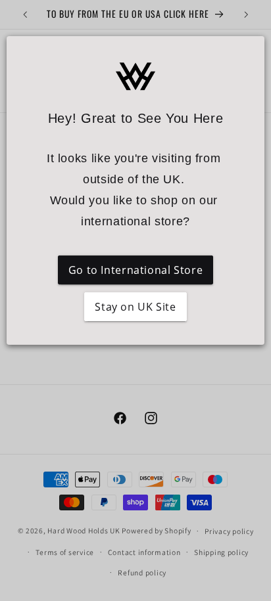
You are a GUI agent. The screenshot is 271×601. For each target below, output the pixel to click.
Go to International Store (135, 270)
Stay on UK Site (135, 307)
